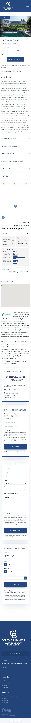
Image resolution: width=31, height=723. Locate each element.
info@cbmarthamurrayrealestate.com (14, 663)
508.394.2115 (16, 653)
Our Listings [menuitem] (5, 685)
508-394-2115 (10, 389)
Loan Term (7, 552)
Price (5, 561)
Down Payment (8, 568)
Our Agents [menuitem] (5, 698)
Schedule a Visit (21, 463)
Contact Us (6, 397)
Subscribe (15, 447)
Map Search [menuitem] (5, 681)
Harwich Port (25, 361)
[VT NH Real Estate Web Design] (15, 710)
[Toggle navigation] (27, 6)
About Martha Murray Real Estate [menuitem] (10, 696)
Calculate (15, 584)
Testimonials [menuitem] (5, 700)
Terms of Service (8, 536)
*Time (5, 486)
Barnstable (18, 361)
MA (12, 361)
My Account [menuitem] (5, 702)
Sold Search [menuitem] (5, 687)
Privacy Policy (14, 440)
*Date (5, 480)
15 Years (15, 555)
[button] (2, 26)
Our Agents (12, 397)
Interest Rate (8, 575)
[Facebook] (2, 670)
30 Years (8, 555)
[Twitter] (4, 670)
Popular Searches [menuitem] (6, 683)
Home (2, 361)
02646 (4, 363)
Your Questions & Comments (11, 493)
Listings (8, 361)
